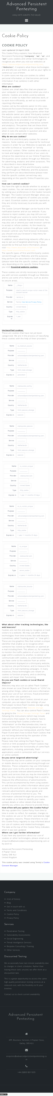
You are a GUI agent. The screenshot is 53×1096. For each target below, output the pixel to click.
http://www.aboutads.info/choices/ (23, 247)
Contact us (9, 994)
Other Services (13, 950)
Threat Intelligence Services (19, 942)
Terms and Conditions (17, 910)
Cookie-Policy (13, 914)
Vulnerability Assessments (18, 935)
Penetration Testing (15, 931)
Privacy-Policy (13, 918)
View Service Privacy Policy (32, 302)
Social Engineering (15, 938)
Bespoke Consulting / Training (20, 946)
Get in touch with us (16, 906)
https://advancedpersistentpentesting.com (22, 64)
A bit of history (13, 899)
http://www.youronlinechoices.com (18, 250)
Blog (9, 903)
